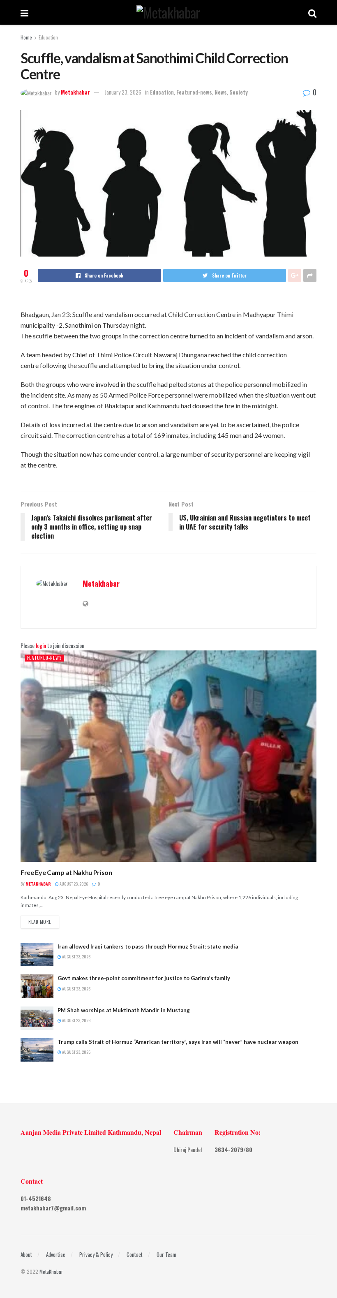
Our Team (166, 1254)
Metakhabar (75, 92)
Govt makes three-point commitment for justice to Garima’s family (144, 978)
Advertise (55, 1254)
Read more (39, 922)
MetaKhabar (51, 1271)
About (26, 1254)
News (221, 92)
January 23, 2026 (123, 92)
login (41, 645)
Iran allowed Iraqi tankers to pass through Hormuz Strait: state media (148, 946)
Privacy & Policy (96, 1254)
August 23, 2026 (73, 884)
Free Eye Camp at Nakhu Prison (66, 872)
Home (26, 37)
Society (238, 92)
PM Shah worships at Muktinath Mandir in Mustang (124, 1010)
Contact (135, 1254)
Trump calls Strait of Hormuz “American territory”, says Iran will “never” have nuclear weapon (178, 1042)
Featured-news (194, 92)
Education (48, 37)
